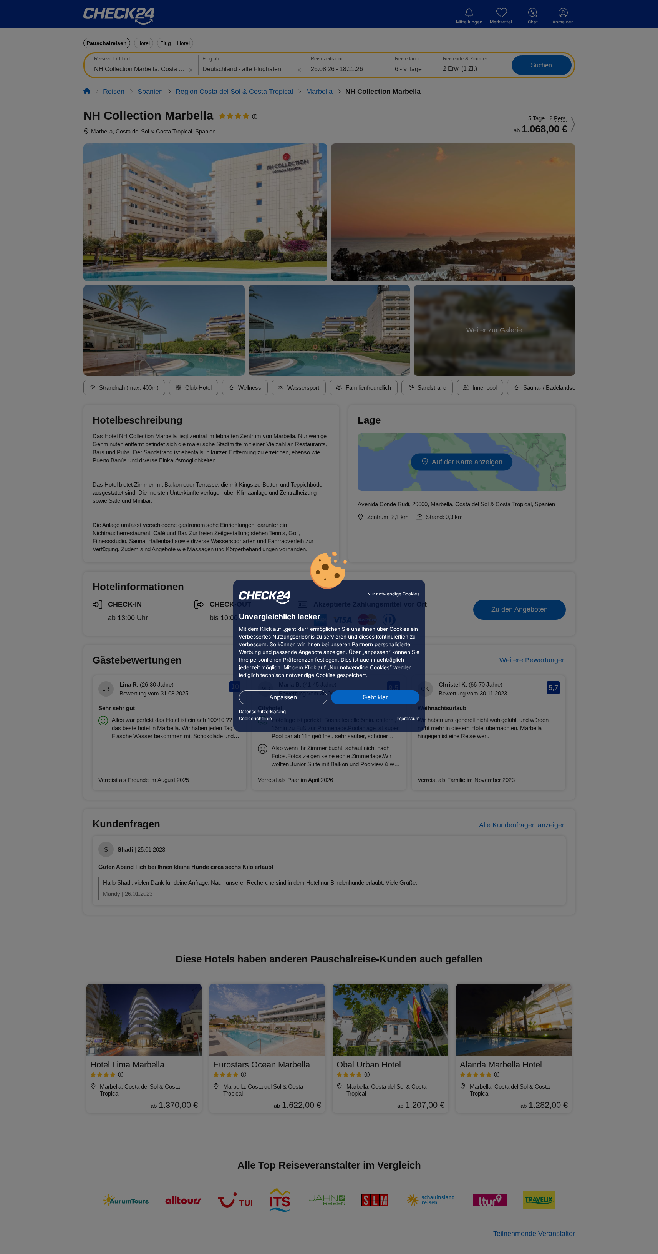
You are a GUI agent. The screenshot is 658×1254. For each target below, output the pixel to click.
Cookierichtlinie (255, 718)
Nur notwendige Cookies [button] (393, 594)
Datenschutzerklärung (262, 711)
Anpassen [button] (283, 697)
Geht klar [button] (375, 697)
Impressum (407, 718)
